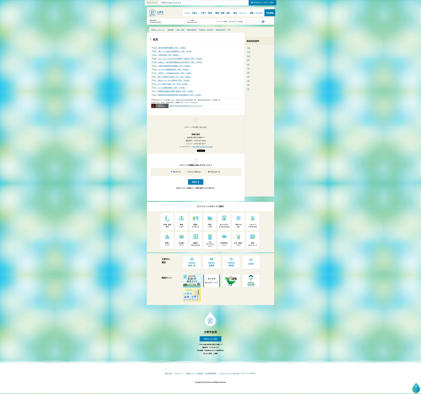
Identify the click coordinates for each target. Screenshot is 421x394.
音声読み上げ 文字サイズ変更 (264, 2)
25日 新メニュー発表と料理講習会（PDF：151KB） (173, 51)
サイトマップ (152, 2)
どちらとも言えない (194, 172)
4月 (248, 81)
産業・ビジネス (256, 13)
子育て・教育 (206, 13)
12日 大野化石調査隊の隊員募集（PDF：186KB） (172, 66)
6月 (248, 73)
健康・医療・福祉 (222, 13)
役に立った (177, 172)
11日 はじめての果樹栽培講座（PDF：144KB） (171, 69)
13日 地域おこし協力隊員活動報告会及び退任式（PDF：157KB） (178, 62)
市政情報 (270, 13)
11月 (248, 52)
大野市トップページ (158, 30)
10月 (248, 56)
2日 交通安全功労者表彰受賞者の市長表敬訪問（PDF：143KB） (177, 95)
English (170, 3)
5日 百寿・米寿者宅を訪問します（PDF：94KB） (172, 77)
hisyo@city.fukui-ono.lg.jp (203, 147)
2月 (248, 85)
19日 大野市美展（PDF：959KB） (166, 55)
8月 (248, 64)
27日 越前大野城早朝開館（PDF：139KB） (169, 48)
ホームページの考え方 (249, 373)
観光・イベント (239, 13)
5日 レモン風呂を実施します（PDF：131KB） (171, 84)
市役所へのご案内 (210, 339)
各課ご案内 (168, 373)
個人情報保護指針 (211, 373)
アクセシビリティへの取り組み (229, 373)
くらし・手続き (190, 13)
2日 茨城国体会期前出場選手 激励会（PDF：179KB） (173, 91)
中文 (179, 3)
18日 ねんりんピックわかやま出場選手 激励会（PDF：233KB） (178, 59)
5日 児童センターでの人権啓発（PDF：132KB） (171, 80)
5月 (248, 77)
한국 (175, 3)
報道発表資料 (191, 30)
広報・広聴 (180, 30)
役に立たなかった (214, 172)
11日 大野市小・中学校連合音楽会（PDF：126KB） (173, 73)
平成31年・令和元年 (206, 30)
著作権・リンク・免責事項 (194, 373)
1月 (248, 89)
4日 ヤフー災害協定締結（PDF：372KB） (169, 88)
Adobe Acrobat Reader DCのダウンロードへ (186, 106)
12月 (248, 48)
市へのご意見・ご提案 (210, 353)
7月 (248, 68)
